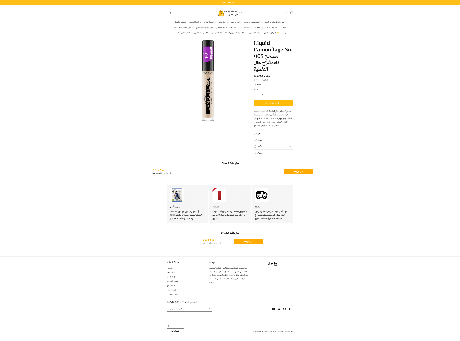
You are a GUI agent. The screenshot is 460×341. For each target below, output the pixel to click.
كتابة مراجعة (298, 171)
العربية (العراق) (174, 331)
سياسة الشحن (172, 285)
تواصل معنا (171, 272)
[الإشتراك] (209, 309)
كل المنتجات (171, 277)
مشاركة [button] (259, 153)
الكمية (256, 89)
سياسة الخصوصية (173, 294)
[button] (170, 12)
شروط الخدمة (171, 290)
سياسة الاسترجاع (172, 281)
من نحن (169, 268)
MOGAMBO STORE (264, 331)
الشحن (266, 80)
